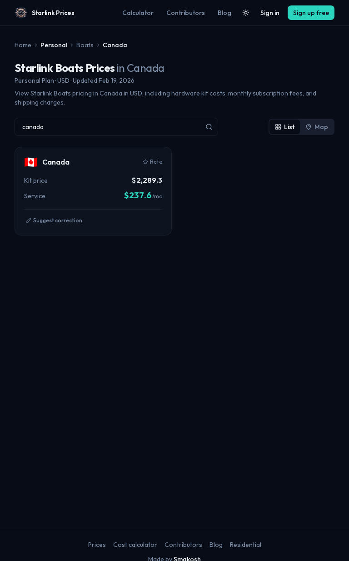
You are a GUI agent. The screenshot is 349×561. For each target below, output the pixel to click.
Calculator (138, 13)
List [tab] (289, 127)
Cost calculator (135, 545)
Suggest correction (57, 220)
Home (23, 45)
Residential (245, 545)
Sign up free (311, 13)
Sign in (269, 13)
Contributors (185, 13)
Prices (97, 545)
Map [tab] (321, 127)
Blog (224, 13)
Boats (85, 45)
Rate (156, 161)
